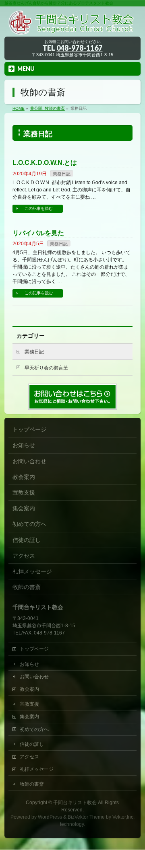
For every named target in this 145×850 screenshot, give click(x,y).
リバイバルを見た (38, 233)
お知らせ (23, 445)
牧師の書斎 (26, 587)
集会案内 (23, 508)
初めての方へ (29, 524)
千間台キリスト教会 (75, 802)
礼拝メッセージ (32, 571)
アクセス (23, 555)
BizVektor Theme (86, 817)
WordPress (50, 817)
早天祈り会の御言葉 (46, 368)
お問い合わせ (29, 461)
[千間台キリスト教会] (72, 28)
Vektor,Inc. (123, 817)
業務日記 (61, 173)
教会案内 (23, 477)
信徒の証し (26, 540)
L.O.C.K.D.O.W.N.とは (44, 162)
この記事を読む (39, 208)
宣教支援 (23, 492)
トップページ (29, 429)
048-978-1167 (79, 47)
